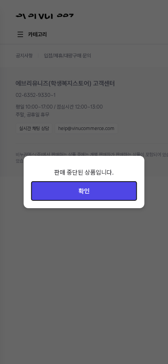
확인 (84, 191)
